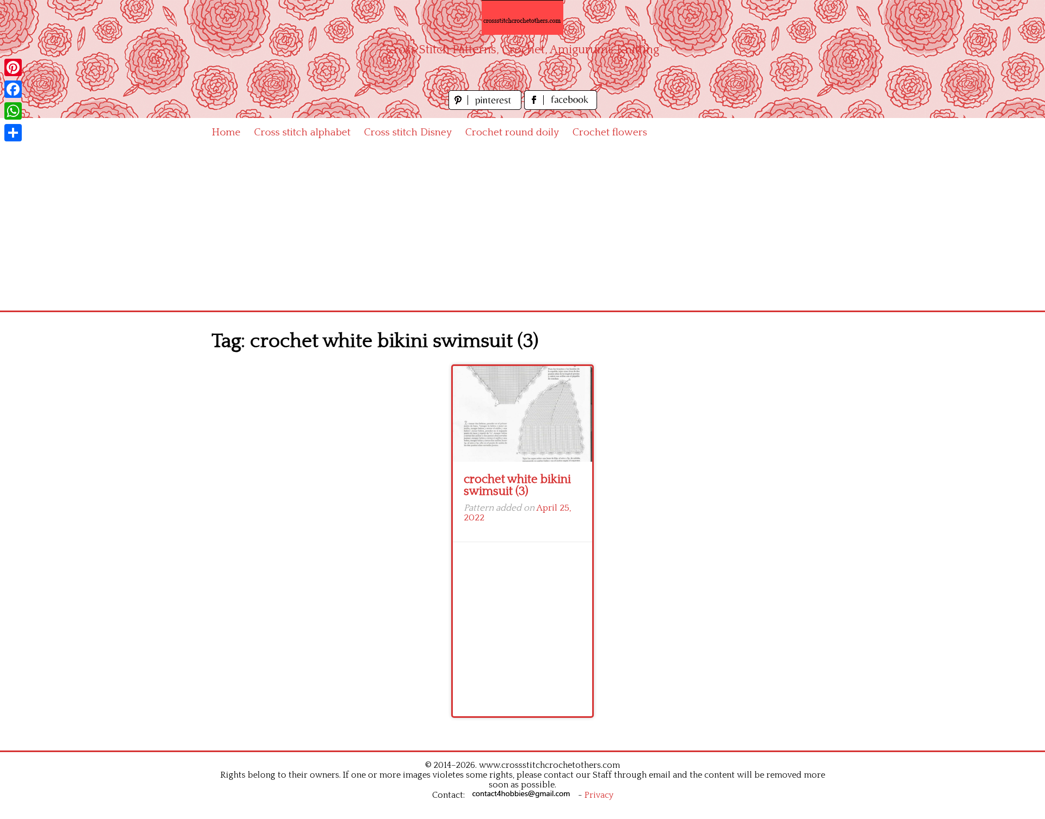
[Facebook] (13, 89)
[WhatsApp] (13, 111)
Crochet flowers (610, 132)
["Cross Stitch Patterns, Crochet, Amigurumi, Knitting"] (522, 17)
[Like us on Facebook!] (560, 107)
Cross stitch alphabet (302, 132)
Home (226, 132)
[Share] (13, 133)
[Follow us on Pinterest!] (486, 107)
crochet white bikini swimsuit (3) (517, 485)
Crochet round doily (512, 132)
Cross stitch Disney (408, 132)
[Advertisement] (522, 229)
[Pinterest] (13, 67)
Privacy (599, 795)
